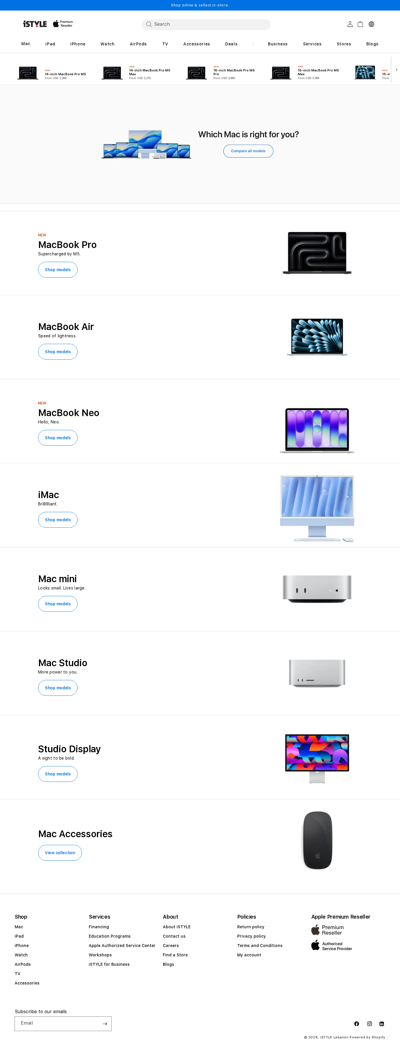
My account (249, 955)
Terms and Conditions (260, 945)
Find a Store (175, 955)
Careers (171, 945)
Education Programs (110, 936)
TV (17, 973)
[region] (200, 144)
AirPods (23, 964)
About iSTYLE (177, 926)
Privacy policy (251, 936)
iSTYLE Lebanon (334, 1037)
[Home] (34, 24)
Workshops (100, 955)
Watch (21, 955)
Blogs (168, 964)
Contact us (174, 936)
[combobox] (206, 24)
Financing (99, 926)
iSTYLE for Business (109, 964)
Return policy (250, 926)
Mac (19, 926)
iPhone (22, 945)
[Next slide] (395, 69)
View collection (60, 852)
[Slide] (200, 144)
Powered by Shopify (367, 1037)
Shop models (58, 269)
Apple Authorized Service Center (122, 945)
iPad (19, 936)
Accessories (27, 983)
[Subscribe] (104, 1023)
